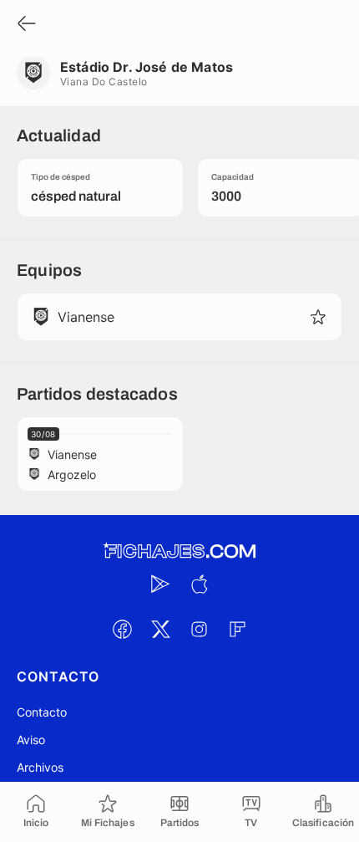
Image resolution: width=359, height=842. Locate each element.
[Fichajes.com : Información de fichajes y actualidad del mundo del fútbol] (179, 551)
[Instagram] (198, 628)
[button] (318, 317)
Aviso (31, 739)
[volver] (27, 24)
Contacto (42, 712)
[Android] (160, 583)
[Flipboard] (237, 628)
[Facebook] (121, 628)
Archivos (40, 767)
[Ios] (198, 583)
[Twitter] (160, 628)
